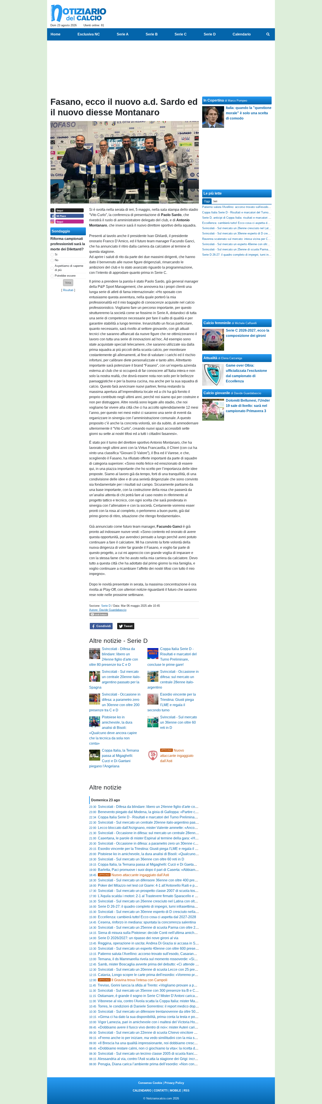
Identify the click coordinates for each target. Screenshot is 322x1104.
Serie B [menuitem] (152, 34)
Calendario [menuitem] (242, 34)
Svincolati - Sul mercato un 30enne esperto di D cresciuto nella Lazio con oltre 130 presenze (169, 912)
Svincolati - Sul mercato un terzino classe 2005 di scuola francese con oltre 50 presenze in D (169, 1053)
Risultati (68, 290)
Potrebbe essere (65, 275)
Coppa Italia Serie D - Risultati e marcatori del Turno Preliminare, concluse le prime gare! (166, 817)
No (56, 260)
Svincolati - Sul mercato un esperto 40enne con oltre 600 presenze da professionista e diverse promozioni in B (183, 948)
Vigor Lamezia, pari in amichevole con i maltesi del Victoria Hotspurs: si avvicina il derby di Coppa (174, 1022)
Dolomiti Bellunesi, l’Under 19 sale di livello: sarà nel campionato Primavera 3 (248, 406)
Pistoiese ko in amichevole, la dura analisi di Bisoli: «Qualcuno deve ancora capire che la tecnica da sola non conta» (188, 854)
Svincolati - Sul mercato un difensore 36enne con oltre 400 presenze (151, 880)
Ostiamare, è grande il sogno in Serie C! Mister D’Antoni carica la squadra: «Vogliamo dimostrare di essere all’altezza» (189, 996)
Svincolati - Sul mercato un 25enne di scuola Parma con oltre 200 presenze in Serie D (164, 927)
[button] (68, 282)
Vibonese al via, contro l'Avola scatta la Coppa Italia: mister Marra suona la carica (161, 1001)
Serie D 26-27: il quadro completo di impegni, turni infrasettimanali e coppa (156, 906)
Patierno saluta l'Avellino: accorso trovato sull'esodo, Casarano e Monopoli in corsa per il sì (168, 954)
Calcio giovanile (216, 393)
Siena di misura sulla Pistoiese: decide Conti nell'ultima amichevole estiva (155, 933)
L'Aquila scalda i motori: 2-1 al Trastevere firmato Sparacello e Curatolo (153, 896)
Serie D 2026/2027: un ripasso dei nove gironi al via (138, 938)
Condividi (103, 626)
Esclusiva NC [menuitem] (89, 34)
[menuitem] (267, 34)
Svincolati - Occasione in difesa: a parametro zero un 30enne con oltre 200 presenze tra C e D (170, 843)
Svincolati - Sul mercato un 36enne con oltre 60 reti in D (178, 722)
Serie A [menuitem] (123, 34)
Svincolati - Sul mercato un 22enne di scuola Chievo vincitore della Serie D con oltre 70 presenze (173, 1032)
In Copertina (213, 100)
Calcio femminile (217, 323)
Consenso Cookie (150, 1083)
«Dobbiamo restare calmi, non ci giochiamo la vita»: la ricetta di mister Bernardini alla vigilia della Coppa (179, 1048)
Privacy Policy (174, 1083)
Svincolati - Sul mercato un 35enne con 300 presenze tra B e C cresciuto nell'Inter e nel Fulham (171, 990)
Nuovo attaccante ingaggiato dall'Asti (176, 756)
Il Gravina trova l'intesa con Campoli (133, 980)
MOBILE (175, 1090)
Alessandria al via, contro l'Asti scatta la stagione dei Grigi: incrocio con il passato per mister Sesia (174, 1059)
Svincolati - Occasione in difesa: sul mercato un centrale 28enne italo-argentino (159, 833)
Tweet (128, 626)
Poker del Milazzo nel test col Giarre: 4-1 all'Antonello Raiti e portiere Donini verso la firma (167, 885)
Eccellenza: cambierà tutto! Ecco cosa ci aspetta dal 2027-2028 (147, 917)
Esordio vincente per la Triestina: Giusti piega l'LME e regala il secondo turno (157, 849)
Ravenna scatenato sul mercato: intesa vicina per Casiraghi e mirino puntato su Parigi (256, 239)
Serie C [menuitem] (181, 34)
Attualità (210, 358)
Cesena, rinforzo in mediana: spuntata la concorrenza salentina (147, 922)
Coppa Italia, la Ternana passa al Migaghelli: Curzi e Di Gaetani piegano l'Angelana (163, 864)
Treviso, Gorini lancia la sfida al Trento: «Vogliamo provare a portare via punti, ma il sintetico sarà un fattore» (181, 985)
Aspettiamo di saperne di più (69, 268)
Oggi (207, 201)
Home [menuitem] (55, 34)
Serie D (106, 605)
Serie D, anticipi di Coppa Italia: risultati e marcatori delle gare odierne (246, 217)
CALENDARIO (142, 1090)
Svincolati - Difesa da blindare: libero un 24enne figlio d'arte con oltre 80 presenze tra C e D (168, 807)
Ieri (215, 201)
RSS (186, 1090)
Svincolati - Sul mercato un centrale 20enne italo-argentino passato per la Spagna (161, 822)
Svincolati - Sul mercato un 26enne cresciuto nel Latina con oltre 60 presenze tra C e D (165, 901)
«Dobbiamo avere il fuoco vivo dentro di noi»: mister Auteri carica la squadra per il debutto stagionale (176, 1027)
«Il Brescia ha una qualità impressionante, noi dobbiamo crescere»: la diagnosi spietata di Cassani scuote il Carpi (186, 1043)
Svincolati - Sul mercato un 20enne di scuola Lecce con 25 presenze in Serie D (159, 969)
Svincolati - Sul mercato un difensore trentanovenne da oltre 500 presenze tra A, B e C (164, 1011)
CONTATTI (161, 1090)
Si (56, 254)
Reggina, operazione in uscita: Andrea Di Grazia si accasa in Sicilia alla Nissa (158, 943)
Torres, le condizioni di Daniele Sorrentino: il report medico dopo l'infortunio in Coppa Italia (168, 1006)
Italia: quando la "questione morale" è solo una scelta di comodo (248, 113)
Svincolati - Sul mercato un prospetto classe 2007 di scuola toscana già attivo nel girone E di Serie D (176, 891)
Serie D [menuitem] (210, 34)
